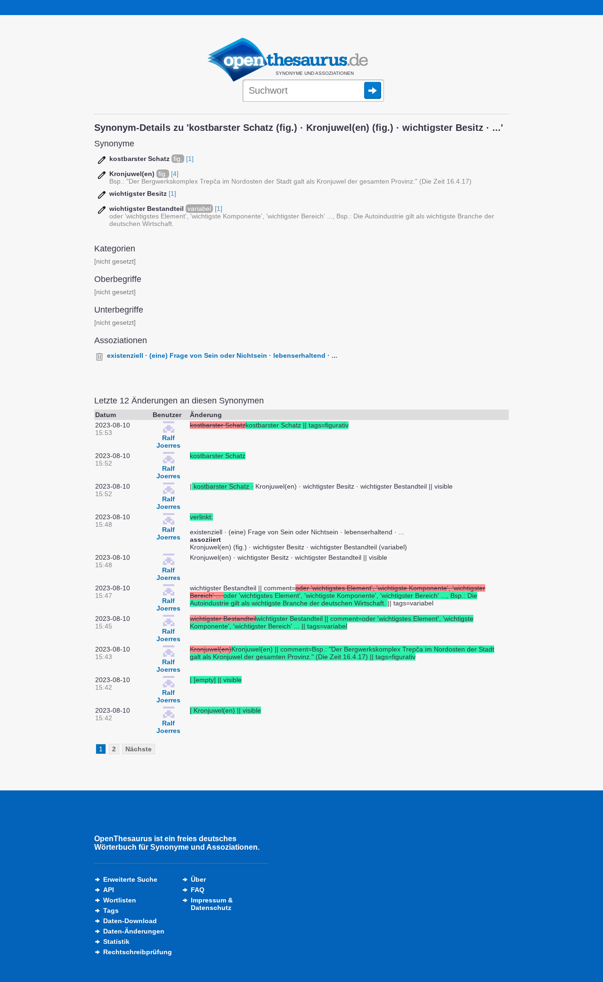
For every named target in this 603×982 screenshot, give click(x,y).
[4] (175, 173)
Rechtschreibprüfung (137, 952)
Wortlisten (119, 900)
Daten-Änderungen (133, 931)
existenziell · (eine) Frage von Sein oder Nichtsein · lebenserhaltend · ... (222, 355)
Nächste (138, 749)
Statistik (116, 941)
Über (198, 879)
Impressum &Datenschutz (212, 903)
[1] (190, 158)
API (108, 889)
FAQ (197, 889)
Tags (111, 910)
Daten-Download (130, 921)
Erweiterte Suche (130, 879)
